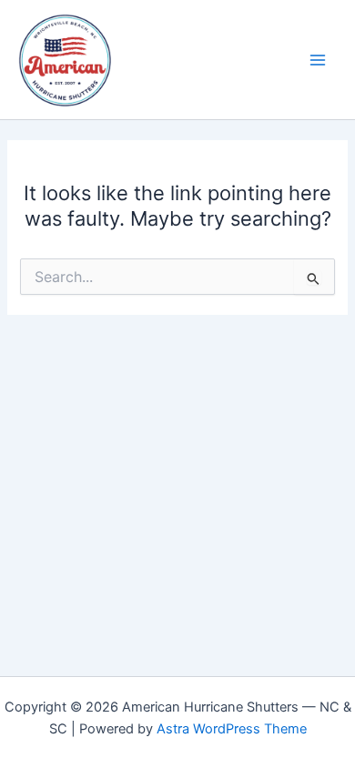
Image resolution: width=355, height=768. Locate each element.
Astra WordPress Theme (232, 729)
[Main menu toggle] (318, 60)
